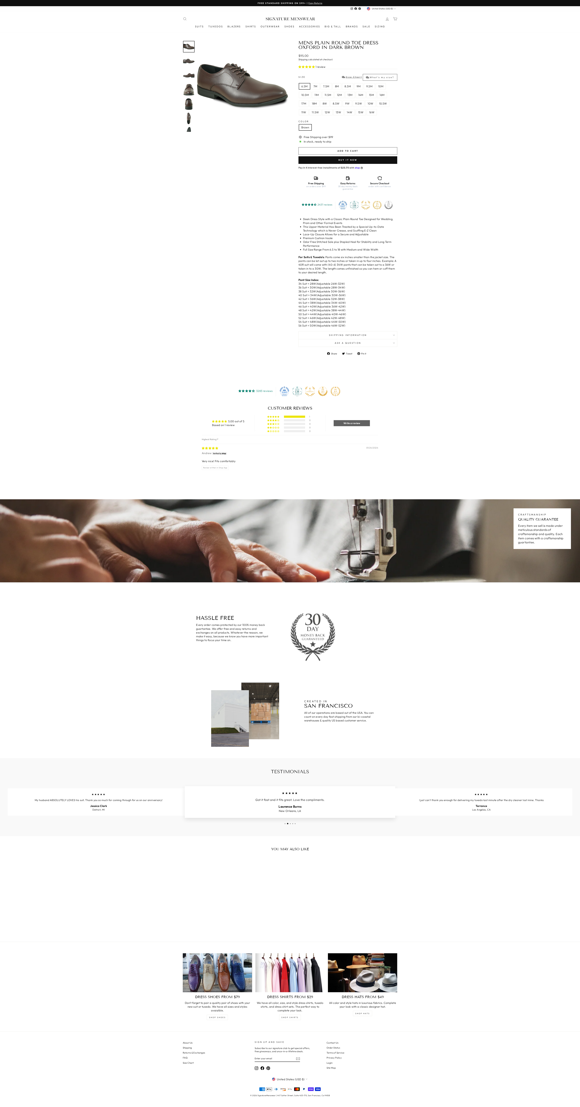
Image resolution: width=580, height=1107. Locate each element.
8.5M (348, 86)
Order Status (333, 1047)
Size (346, 77)
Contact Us (332, 1042)
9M (359, 86)
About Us (188, 1042)
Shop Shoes (217, 1017)
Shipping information (348, 335)
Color (303, 121)
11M (316, 95)
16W (371, 112)
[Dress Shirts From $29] (290, 972)
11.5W (315, 112)
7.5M (326, 86)
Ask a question (348, 343)
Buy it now (347, 160)
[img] (210, 448)
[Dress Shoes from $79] (217, 972)
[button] (307, 67)
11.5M (328, 95)
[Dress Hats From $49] (362, 972)
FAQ (185, 1057)
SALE (366, 26)
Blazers (234, 26)
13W (338, 112)
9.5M (369, 86)
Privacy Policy (334, 1057)
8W (325, 103)
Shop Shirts (290, 1017)
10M (380, 86)
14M (360, 95)
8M (337, 86)
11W (303, 112)
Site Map (331, 1067)
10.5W (383, 103)
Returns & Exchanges (194, 1052)
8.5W (336, 103)
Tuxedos (215, 26)
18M (314, 103)
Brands (352, 26)
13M (350, 95)
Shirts (250, 26)
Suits (199, 26)
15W (360, 112)
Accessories (309, 26)
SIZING (380, 26)
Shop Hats (362, 1013)
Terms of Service (335, 1052)
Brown (305, 127)
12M (339, 95)
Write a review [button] (351, 423)
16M (382, 95)
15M (371, 95)
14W (349, 112)
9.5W (358, 103)
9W (347, 103)
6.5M (304, 86)
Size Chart (188, 1062)
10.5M (305, 95)
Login (329, 1062)
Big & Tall (333, 26)
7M (315, 86)
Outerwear (270, 26)
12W (327, 112)
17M (303, 103)
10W (370, 103)
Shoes (289, 26)
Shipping (303, 59)
